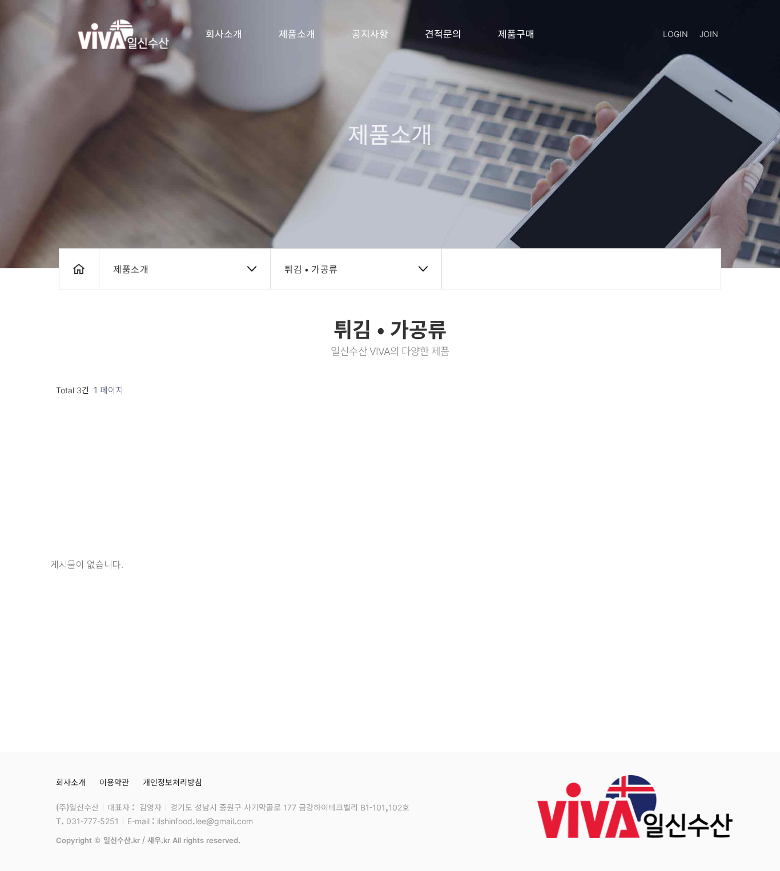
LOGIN (675, 33)
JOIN (708, 33)
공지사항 (370, 33)
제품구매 (516, 33)
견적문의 (443, 33)
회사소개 (224, 33)
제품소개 (297, 33)
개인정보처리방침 (172, 782)
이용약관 (114, 782)
